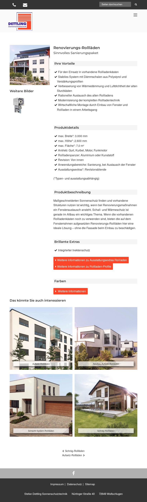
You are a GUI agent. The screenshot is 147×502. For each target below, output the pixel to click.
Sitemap (90, 484)
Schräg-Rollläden (75, 451)
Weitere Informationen (71, 291)
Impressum (57, 484)
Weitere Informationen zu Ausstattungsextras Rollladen (92, 260)
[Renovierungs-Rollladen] (19, 106)
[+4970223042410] (14, 5)
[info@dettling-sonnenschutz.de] (25, 5)
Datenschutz (74, 484)
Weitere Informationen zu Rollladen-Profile (84, 266)
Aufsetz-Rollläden (72, 455)
